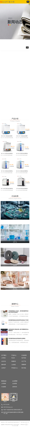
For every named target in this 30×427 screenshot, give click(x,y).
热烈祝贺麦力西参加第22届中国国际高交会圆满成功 (18, 330)
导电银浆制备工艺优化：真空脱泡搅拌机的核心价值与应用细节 (18, 311)
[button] (28, 2)
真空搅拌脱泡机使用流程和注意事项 (17, 338)
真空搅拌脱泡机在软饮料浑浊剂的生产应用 (18, 320)
